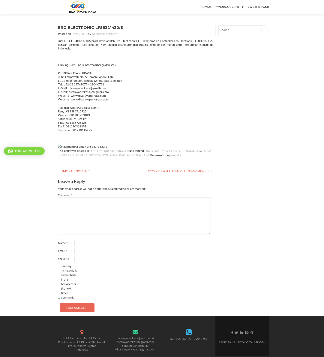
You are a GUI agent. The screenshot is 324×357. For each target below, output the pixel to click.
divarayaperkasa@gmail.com (135, 342)
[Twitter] (236, 332)
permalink (175, 155)
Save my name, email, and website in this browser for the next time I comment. (68, 281)
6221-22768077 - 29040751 (188, 338)
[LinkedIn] (241, 332)
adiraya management (104, 33)
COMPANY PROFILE (230, 7)
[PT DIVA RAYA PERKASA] (81, 7)
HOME (207, 7)
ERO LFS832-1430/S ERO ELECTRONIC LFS (172, 150)
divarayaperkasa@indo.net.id (135, 338)
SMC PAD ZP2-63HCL (74, 171)
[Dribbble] (251, 332)
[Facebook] (232, 332)
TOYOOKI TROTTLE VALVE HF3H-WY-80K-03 (179, 171)
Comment (65, 195)
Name (63, 243)
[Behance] (247, 332)
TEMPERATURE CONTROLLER (109, 150)
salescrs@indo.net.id (135, 345)
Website (63, 258)
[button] (24, 151)
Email (62, 250)
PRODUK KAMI (258, 7)
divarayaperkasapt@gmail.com (135, 349)
